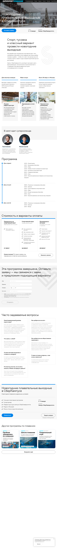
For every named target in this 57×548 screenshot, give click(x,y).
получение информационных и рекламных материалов (19, 297)
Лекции (35, 1)
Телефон (4, 287)
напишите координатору (17, 327)
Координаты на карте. (36, 332)
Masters (17, 331)
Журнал (39, 1)
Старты (44, 1)
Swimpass (11, 331)
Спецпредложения (29, 1)
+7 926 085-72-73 (35, 362)
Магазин (48, 1)
